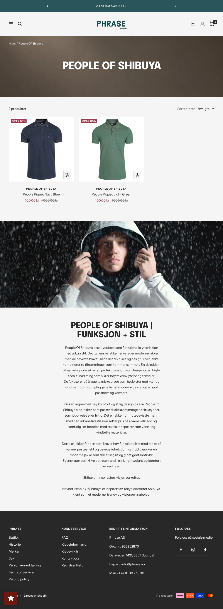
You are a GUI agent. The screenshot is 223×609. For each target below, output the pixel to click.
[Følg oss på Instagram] (193, 550)
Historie (15, 544)
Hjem (12, 43)
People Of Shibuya (41, 188)
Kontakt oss (70, 558)
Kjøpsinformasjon (75, 544)
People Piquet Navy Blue (41, 194)
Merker (14, 551)
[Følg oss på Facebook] (181, 550)
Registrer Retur (73, 565)
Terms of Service (21, 572)
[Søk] (20, 24)
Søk (11, 558)
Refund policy (19, 579)
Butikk (14, 537)
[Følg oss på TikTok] (205, 550)
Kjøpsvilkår (70, 551)
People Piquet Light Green (111, 194)
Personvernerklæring (25, 565)
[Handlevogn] (212, 24)
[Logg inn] (202, 24)
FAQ (65, 537)
